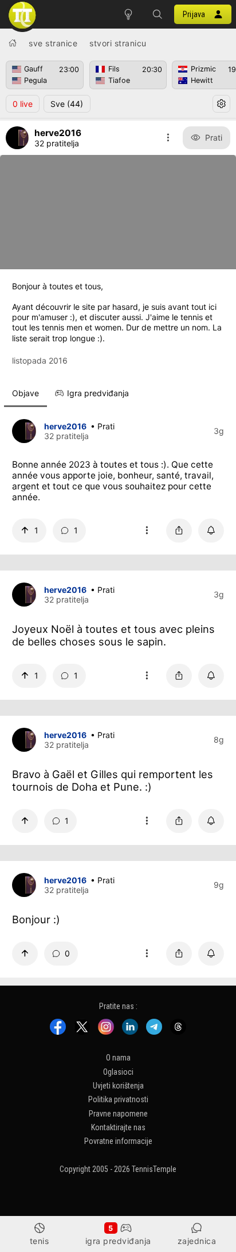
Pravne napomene (118, 1113)
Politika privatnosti (118, 1099)
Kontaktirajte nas (118, 1127)
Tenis (39, 1241)
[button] (157, 14)
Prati (213, 137)
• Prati (103, 426)
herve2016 (65, 426)
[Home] (13, 43)
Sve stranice (53, 43)
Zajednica (197, 1241)
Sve (66, 104)
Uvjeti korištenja (118, 1085)
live (23, 104)
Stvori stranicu (118, 43)
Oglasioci (118, 1071)
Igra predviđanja (118, 1241)
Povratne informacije (118, 1141)
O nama (118, 1057)
